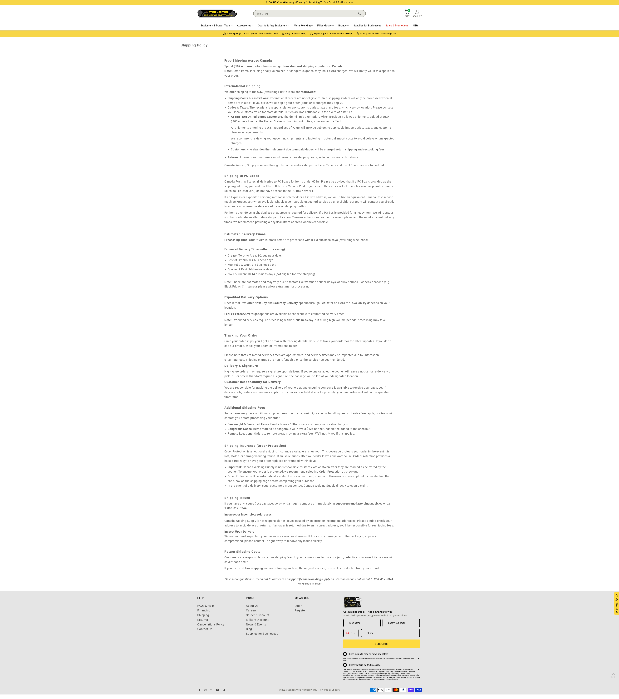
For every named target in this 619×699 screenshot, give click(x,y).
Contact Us (204, 629)
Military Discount (257, 619)
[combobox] (351, 633)
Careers (251, 610)
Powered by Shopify (329, 690)
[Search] (360, 13)
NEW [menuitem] (415, 25)
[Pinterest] (211, 690)
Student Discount (257, 615)
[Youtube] (217, 690)
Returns (202, 619)
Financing (203, 610)
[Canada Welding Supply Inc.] (217, 14)
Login (298, 605)
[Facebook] (199, 690)
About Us (252, 605)
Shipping (203, 615)
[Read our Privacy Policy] (418, 659)
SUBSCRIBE (381, 643)
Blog (249, 629)
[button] (407, 13)
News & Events (256, 624)
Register (300, 610)
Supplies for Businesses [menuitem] (367, 25)
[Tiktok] (224, 690)
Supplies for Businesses (262, 633)
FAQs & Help (205, 605)
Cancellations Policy (210, 624)
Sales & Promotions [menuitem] (396, 25)
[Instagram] (205, 690)
